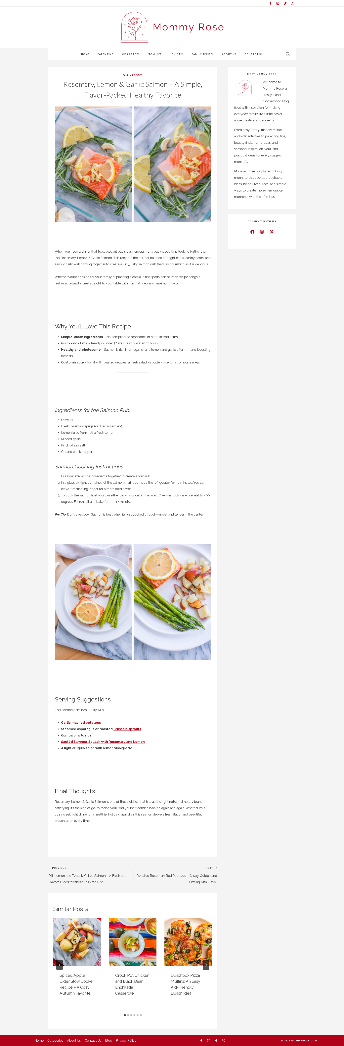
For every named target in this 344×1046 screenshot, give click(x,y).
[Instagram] (278, 3)
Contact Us (253, 54)
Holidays (177, 54)
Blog (108, 1040)
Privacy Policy (126, 1040)
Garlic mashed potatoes (81, 723)
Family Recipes (203, 54)
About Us (229, 54)
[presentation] (77, 942)
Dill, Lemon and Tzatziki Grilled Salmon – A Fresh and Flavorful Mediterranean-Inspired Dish (87, 875)
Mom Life (155, 54)
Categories (55, 1040)
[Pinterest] (292, 3)
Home (85, 54)
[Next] (206, 965)
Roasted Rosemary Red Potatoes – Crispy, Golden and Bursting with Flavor (177, 875)
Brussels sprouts (127, 729)
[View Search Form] (287, 54)
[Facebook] (270, 3)
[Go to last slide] (59, 965)
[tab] (125, 1015)
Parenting (106, 54)
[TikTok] (285, 3)
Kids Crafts (131, 54)
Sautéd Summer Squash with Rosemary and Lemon (103, 742)
